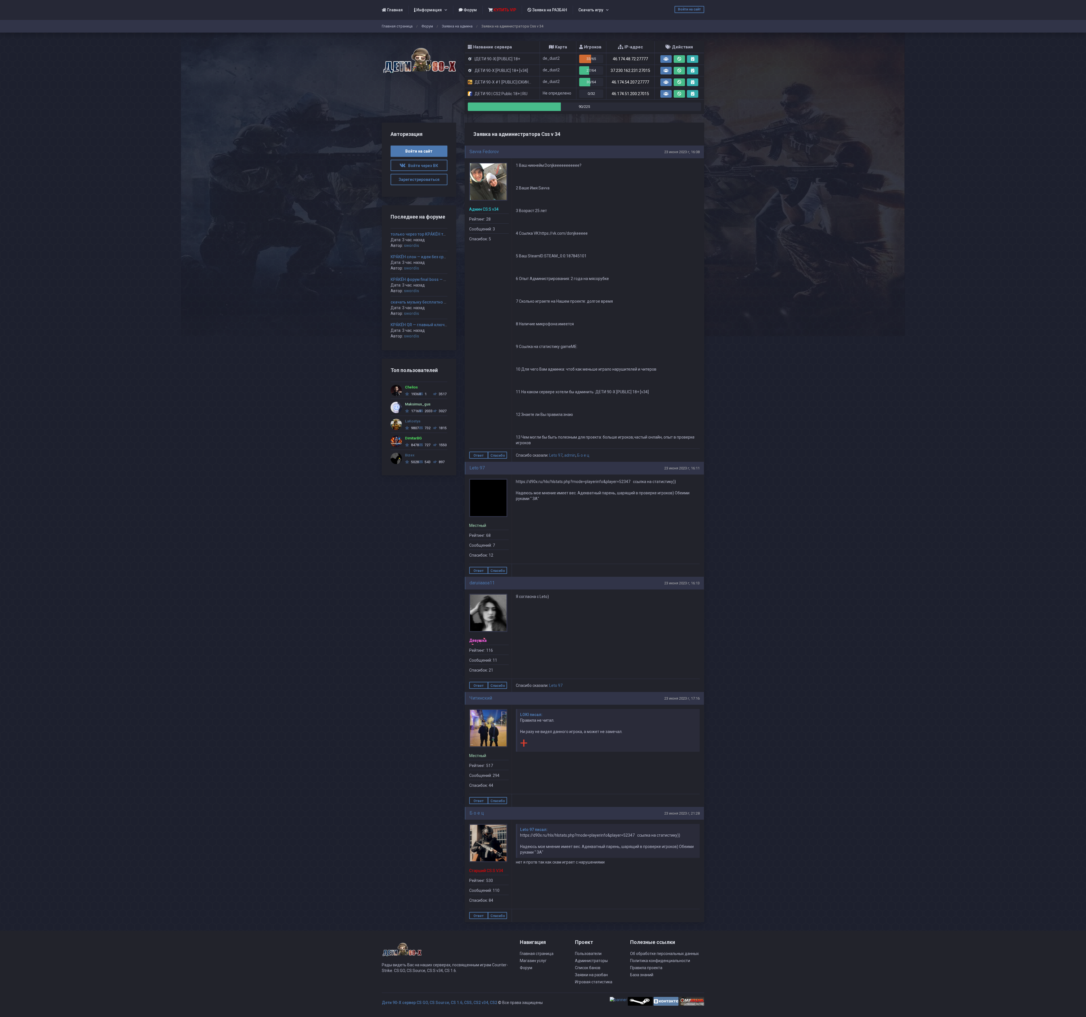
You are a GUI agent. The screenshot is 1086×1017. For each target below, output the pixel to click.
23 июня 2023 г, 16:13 (682, 583)
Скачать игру (590, 10)
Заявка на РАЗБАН (549, 10)
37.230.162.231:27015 (630, 70)
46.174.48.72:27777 (630, 59)
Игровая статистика (593, 982)
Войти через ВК (422, 165)
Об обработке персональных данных (664, 953)
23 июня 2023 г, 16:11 (682, 468)
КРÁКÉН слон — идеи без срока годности (430, 257)
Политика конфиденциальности (660, 960)
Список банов (587, 967)
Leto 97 (556, 455)
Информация (428, 10)
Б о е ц (583, 455)
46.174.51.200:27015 (630, 93)
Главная (394, 10)
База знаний (641, 975)
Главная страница (397, 26)
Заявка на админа (457, 26)
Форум (470, 10)
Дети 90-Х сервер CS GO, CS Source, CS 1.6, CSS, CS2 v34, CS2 (439, 1002)
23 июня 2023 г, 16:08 (682, 152)
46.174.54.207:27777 (630, 82)
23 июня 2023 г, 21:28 (682, 813)
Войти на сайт (689, 9)
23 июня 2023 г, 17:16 (682, 698)
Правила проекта (646, 967)
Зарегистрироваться (418, 179)
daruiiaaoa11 (482, 583)
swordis (411, 245)
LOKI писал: (531, 714)
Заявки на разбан (591, 975)
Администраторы (591, 960)
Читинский (480, 698)
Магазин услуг (533, 960)
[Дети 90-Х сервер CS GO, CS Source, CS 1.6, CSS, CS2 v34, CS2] (419, 57)
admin (570, 455)
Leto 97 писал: (534, 829)
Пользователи (588, 953)
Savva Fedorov (484, 151)
